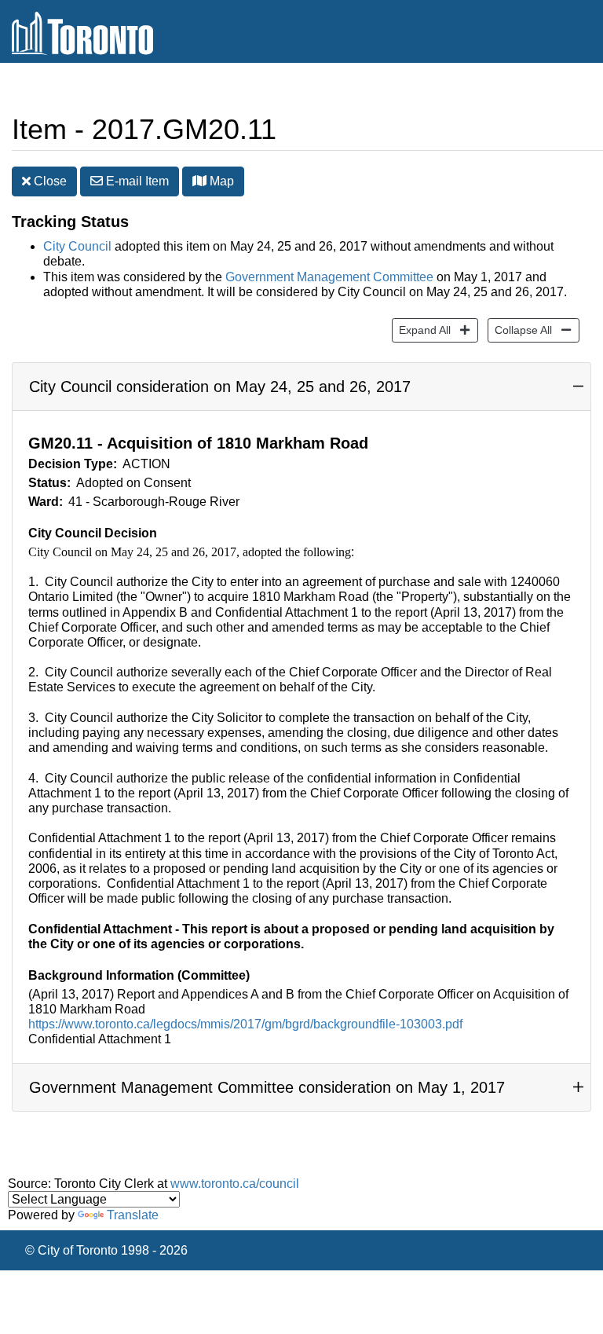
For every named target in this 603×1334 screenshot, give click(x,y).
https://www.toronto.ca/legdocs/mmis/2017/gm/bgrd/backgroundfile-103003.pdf (245, 1024)
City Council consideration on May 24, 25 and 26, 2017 (220, 386)
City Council (77, 246)
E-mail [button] (136, 181)
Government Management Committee (329, 277)
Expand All (421, 329)
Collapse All (520, 329)
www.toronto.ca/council (234, 1183)
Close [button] (49, 181)
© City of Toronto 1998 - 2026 (106, 1250)
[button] (199, 180)
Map (220, 181)
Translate (133, 1215)
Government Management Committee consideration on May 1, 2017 (267, 1087)
